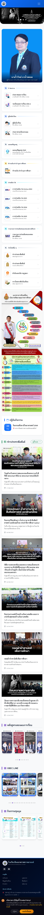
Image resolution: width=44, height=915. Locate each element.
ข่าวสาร (5, 884)
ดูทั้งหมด (36, 442)
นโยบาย (24, 884)
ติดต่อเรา (24, 881)
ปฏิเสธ (15, 911)
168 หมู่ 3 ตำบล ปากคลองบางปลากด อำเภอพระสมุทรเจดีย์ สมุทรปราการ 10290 (22, 893)
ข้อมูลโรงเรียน (7, 881)
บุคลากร (24, 878)
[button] (5, 745)
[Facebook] (4, 869)
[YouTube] (9, 869)
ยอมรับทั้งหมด (26, 911)
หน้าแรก (5, 878)
